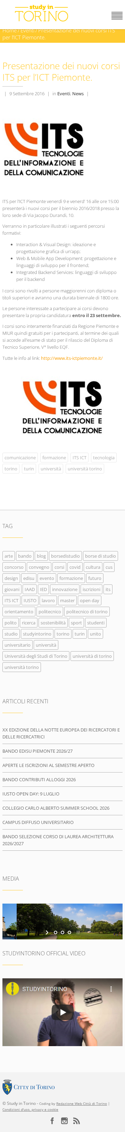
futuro (94, 578)
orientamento (19, 611)
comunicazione (20, 457)
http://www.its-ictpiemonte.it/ (72, 358)
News (78, 93)
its (108, 589)
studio (11, 634)
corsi (59, 567)
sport (76, 623)
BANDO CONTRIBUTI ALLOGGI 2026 (39, 779)
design (11, 578)
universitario (18, 645)
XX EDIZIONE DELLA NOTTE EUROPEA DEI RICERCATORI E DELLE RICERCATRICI (61, 733)
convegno (39, 567)
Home (9, 30)
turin (29, 469)
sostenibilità (53, 623)
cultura (93, 567)
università (51, 469)
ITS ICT (79, 457)
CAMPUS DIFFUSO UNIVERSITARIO (38, 822)
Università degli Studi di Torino (36, 656)
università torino (85, 469)
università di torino (92, 656)
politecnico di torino (87, 611)
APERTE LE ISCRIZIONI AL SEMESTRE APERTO (48, 765)
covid (75, 567)
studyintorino (37, 634)
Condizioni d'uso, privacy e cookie (30, 1109)
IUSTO (30, 600)
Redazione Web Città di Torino (81, 1103)
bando (25, 556)
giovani (12, 589)
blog (41, 556)
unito (95, 634)
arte (9, 556)
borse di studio (100, 556)
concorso (14, 567)
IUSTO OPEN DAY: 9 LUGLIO (30, 794)
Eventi (27, 30)
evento (47, 578)
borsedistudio (65, 556)
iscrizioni (91, 589)
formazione (54, 457)
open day (89, 600)
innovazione (64, 589)
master (67, 600)
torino (11, 469)
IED (43, 589)
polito (11, 623)
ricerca (28, 623)
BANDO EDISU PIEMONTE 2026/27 (37, 751)
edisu (28, 578)
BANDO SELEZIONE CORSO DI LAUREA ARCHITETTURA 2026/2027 (58, 840)
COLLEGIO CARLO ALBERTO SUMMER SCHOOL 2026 (55, 808)
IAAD (30, 589)
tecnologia (104, 457)
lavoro (48, 600)
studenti (96, 623)
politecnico (50, 611)
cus (109, 567)
